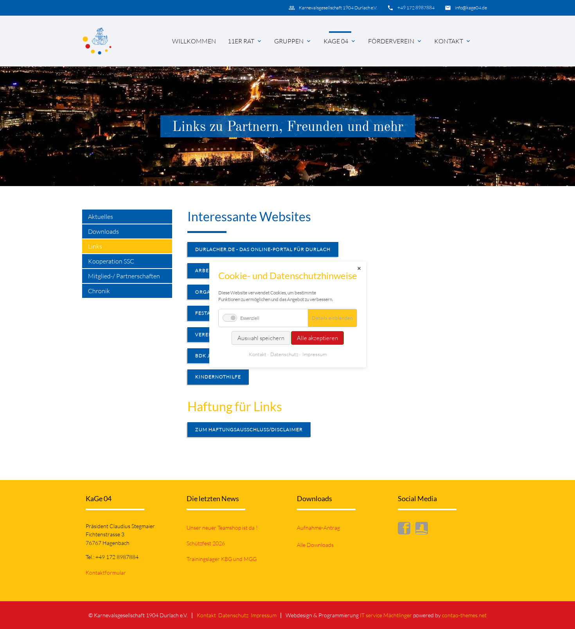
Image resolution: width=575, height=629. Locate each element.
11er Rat (241, 41)
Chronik (99, 291)
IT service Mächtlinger (386, 615)
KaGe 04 (335, 41)
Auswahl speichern (260, 338)
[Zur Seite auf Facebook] (406, 530)
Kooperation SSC (111, 261)
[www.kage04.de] (97, 41)
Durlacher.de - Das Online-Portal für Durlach (263, 249)
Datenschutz (233, 615)
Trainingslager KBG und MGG (222, 559)
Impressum (264, 615)
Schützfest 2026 (206, 543)
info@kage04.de (471, 8)
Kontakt (448, 41)
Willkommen (194, 41)
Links (95, 246)
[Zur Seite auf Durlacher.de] (423, 530)
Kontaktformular (106, 572)
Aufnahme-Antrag (318, 527)
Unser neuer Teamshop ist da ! (222, 527)
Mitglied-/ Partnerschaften (124, 276)
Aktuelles (100, 216)
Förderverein (391, 41)
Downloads (103, 231)
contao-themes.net (464, 615)
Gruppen (289, 41)
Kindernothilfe (218, 377)
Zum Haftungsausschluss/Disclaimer (249, 429)
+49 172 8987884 (416, 8)
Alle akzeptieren (317, 338)
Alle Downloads (315, 544)
